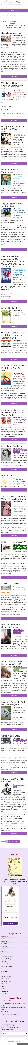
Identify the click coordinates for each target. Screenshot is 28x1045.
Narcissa (3, 951)
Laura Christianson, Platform (10, 1027)
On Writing (4, 941)
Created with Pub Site (22, 1044)
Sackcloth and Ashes (6, 1001)
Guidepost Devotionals (7, 964)
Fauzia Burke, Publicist (8, 1024)
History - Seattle (5, 979)
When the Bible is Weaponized (9, 1012)
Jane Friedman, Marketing (9, 1026)
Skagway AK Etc (5, 961)
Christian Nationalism (7, 939)
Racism (3, 989)
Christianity (4, 971)
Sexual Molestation (6, 994)
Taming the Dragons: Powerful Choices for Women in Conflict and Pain (15, 881)
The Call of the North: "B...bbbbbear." (11, 1014)
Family (3, 986)
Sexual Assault (5, 991)
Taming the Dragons (7, 959)
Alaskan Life (4, 936)
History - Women (6, 976)
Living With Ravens (6, 966)
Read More (14, 76)
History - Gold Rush (6, 981)
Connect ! (10, 923)
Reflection (4, 974)
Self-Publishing (5, 944)
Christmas (4, 949)
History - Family (5, 984)
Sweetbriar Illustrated (7, 956)
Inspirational (4, 969)
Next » (17, 841)
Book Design (4, 946)
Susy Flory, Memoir (7, 1029)
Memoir (3, 954)
